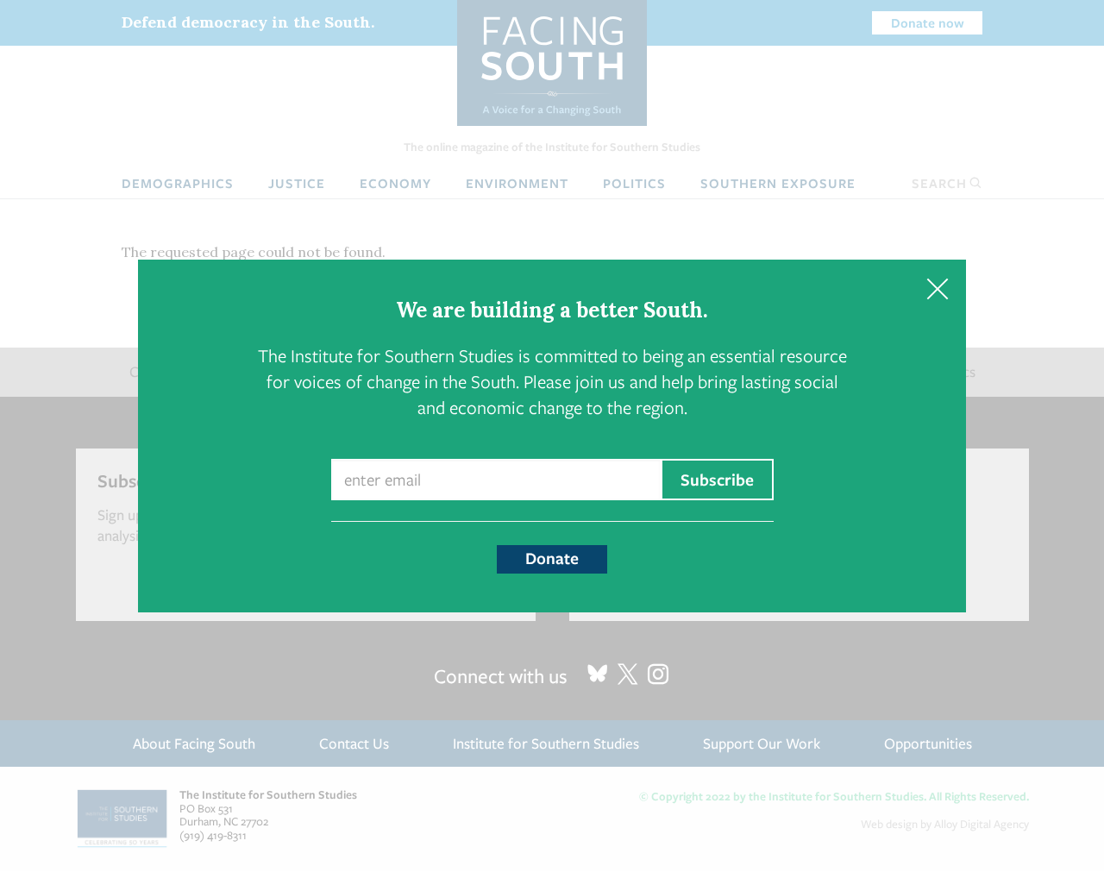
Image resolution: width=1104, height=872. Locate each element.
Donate (552, 558)
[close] (937, 288)
